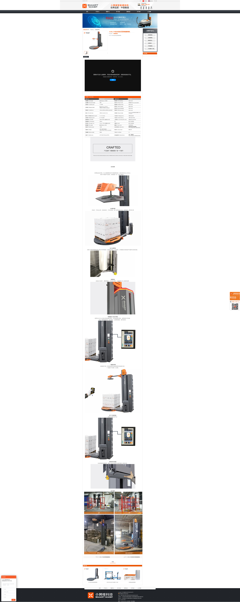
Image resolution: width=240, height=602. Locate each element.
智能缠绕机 (90, 6)
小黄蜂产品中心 (150, 30)
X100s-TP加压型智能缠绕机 (104, 557)
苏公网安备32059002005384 (123, 593)
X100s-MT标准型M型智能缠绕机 (133, 557)
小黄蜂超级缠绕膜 (132, 582)
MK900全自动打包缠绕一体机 (112, 582)
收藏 (140, 0)
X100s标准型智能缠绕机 (92, 582)
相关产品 (85, 565)
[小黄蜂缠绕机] (100, 598)
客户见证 (119, 588)
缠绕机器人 (150, 40)
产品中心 (92, 29)
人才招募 (139, 588)
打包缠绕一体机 (151, 48)
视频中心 (112, 588)
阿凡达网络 (133, 601)
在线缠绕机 (150, 37)
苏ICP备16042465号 (130, 592)
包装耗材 (150, 43)
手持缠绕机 (150, 45)
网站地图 (155, 0)
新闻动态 (126, 588)
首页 (88, 29)
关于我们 (132, 588)
